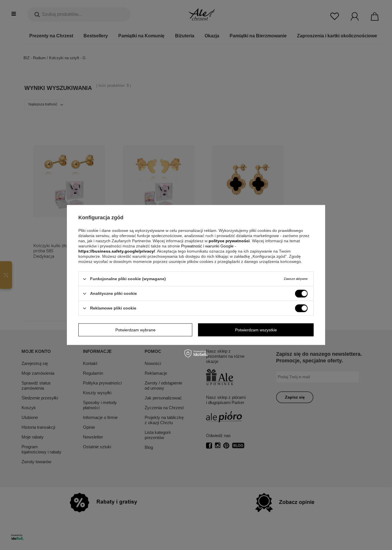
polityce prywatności (229, 241)
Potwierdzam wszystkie (256, 330)
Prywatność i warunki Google (208, 246)
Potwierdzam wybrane (135, 330)
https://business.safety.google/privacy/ (116, 251)
